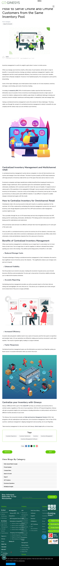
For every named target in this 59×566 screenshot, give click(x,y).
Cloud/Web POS (26, 547)
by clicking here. (21, 560)
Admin (7, 56)
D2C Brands (4, 523)
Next (50, 451)
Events (44, 524)
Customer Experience (11, 436)
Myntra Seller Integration (18, 525)
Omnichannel (4, 512)
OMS (8, 406)
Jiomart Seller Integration (18, 529)
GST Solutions (7, 480)
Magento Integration (17, 537)
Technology (45, 513)
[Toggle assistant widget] (4, 558)
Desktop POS (25, 549)
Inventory (35, 436)
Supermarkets (4, 533)
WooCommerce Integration (18, 539)
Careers (44, 518)
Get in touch (38, 426)
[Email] (37, 446)
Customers (44, 516)
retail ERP (26, 406)
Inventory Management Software (29, 439)
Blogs (43, 521)
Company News (7, 470)
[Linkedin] (29, 446)
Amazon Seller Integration (18, 523)
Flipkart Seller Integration (18, 527)
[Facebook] (26, 446)
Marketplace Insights (8, 486)
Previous (7, 451)
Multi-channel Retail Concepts (10, 464)
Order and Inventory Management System (35, 417)
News (43, 526)
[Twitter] (31, 446)
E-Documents (34, 530)
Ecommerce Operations (9, 483)
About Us (44, 510)
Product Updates (8, 467)
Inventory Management (46, 436)
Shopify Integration (16, 535)
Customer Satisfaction (25, 436)
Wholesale (4, 518)
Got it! (10, 564)
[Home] (11, 2)
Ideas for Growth (7, 24)
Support (6, 477)
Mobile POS (24, 551)
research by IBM (13, 90)
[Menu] (35, 1)
